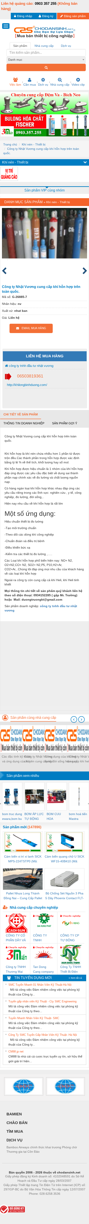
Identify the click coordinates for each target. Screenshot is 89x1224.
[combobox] (46, 60)
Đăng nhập (24, 16)
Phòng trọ (16, 1200)
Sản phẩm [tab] (20, 45)
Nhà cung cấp (59, 84)
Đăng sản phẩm (75, 16)
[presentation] (74, 719)
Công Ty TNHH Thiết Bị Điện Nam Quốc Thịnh (70, 969)
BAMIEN (14, 1114)
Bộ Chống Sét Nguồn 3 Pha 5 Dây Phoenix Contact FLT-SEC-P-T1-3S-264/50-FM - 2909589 (64, 896)
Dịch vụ (43, 84)
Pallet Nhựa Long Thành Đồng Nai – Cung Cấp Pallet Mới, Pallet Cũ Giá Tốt (23, 896)
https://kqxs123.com (65, 1200)
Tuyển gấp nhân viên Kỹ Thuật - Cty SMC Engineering (42, 1001)
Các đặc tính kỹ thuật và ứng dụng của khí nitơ (16, 759)
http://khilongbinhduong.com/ (26, 385)
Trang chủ (10, 144)
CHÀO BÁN (16, 1123)
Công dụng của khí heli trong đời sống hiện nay (60, 759)
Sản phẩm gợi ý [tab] (64, 423)
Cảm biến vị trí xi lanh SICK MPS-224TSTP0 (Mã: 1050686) (22, 859)
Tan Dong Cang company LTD (43, 969)
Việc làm (15, 84)
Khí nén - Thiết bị (33, 144)
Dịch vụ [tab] (66, 45)
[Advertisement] (44, 666)
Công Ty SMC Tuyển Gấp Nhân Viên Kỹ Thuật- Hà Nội (42, 1034)
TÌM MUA (14, 1131)
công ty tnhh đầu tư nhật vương (30, 366)
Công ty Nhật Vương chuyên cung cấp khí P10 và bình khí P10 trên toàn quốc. (38, 759)
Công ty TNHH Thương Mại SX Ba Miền (16, 969)
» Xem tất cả (75, 978)
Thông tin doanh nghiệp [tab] (23, 423)
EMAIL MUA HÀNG (32, 328)
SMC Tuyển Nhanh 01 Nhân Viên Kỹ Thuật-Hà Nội (40, 984)
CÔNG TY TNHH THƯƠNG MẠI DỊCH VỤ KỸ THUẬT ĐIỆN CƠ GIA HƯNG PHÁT (43, 938)
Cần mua (29, 84)
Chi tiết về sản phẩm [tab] (20, 414)
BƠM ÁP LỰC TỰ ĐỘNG (34, 816)
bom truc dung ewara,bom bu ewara (12, 816)
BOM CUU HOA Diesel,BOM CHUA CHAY (55, 816)
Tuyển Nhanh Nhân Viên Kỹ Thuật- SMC (33, 1018)
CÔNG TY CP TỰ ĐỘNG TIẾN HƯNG (69, 938)
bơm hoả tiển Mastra (78, 816)
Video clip (78, 84)
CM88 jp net (16, 1051)
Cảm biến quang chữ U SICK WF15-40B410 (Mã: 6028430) (64, 859)
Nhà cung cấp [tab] (44, 45)
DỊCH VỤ (14, 1140)
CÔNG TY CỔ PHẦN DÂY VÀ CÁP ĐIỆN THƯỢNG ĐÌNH (16, 938)
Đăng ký (47, 16)
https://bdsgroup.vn (39, 1200)
